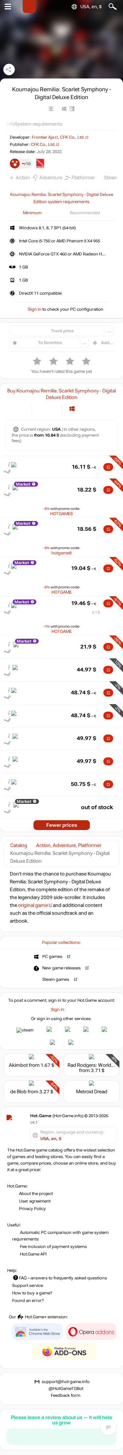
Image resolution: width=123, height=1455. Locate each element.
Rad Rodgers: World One (94, 1065)
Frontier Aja (43, 137)
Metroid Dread (91, 1091)
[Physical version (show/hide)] (52, 409)
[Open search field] (112, 6)
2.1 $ (96, 612)
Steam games (55, 979)
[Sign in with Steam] (24, 1030)
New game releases (61, 968)
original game (33, 905)
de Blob (18, 1091)
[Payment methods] (21, 409)
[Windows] (72, 409)
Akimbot (18, 1065)
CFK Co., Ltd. (72, 137)
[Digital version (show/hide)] (41, 409)
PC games (52, 956)
